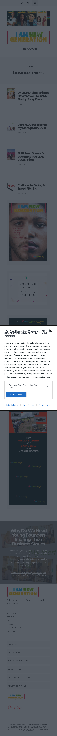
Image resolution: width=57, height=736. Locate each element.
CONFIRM (16, 394)
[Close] (51, 331)
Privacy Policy (45, 405)
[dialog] (28, 368)
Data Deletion (12, 405)
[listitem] (28, 386)
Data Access (28, 405)
